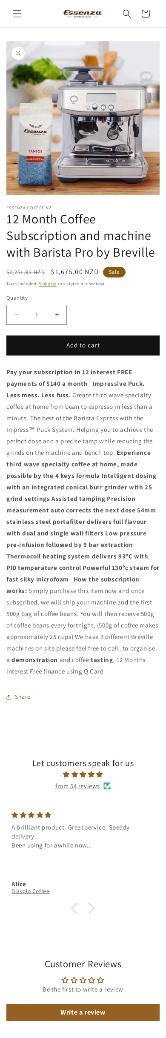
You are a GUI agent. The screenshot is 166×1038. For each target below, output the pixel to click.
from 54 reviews (77, 786)
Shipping (48, 283)
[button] (17, 13)
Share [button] (23, 696)
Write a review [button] (82, 1012)
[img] (83, 774)
